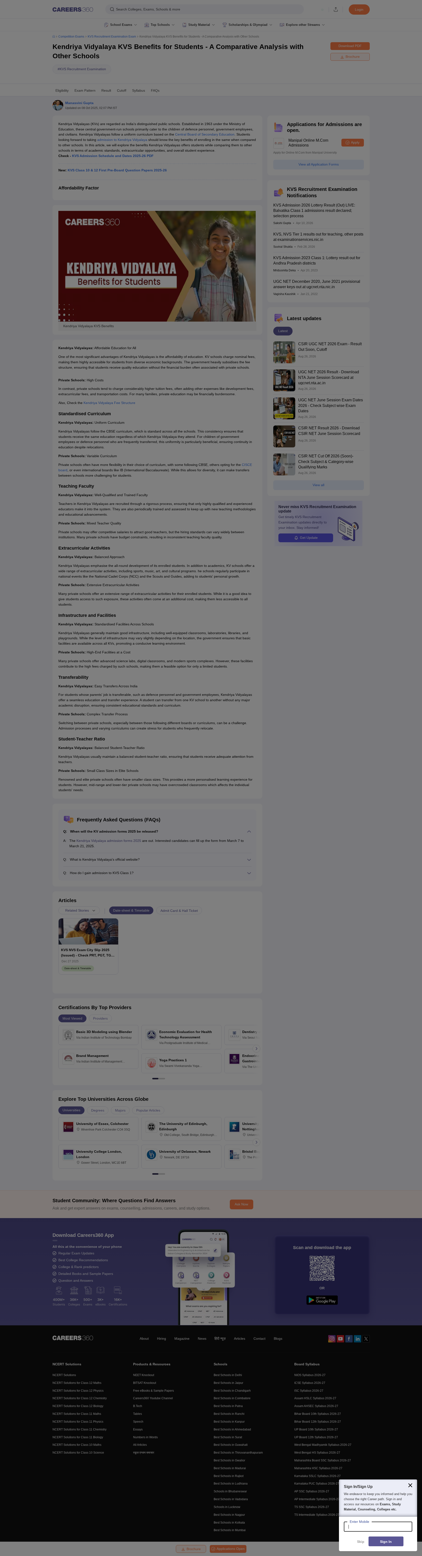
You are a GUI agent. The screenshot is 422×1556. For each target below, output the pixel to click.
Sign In (386, 1542)
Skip (360, 1542)
